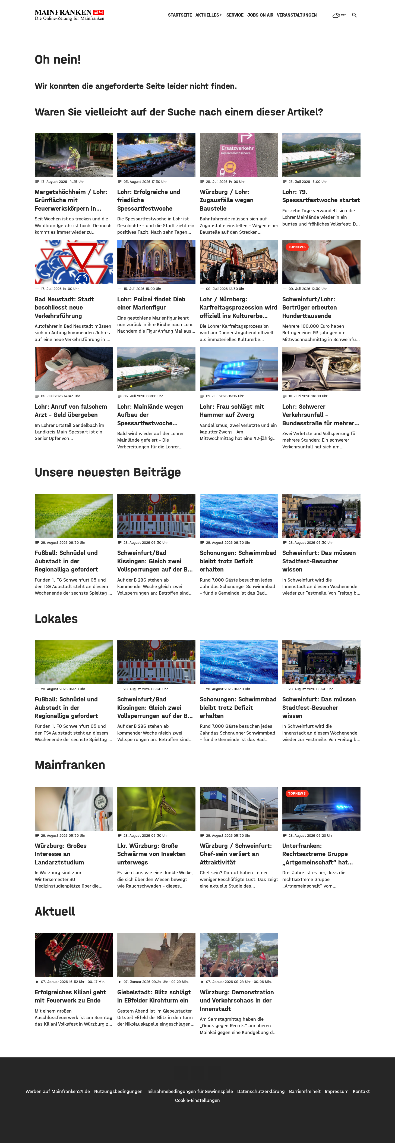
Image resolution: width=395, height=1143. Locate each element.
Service (235, 15)
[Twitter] (197, 1073)
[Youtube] (214, 1073)
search (354, 15)
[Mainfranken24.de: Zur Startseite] (69, 15)
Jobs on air (260, 15)
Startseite (180, 15)
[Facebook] (181, 1073)
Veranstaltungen (297, 15)
